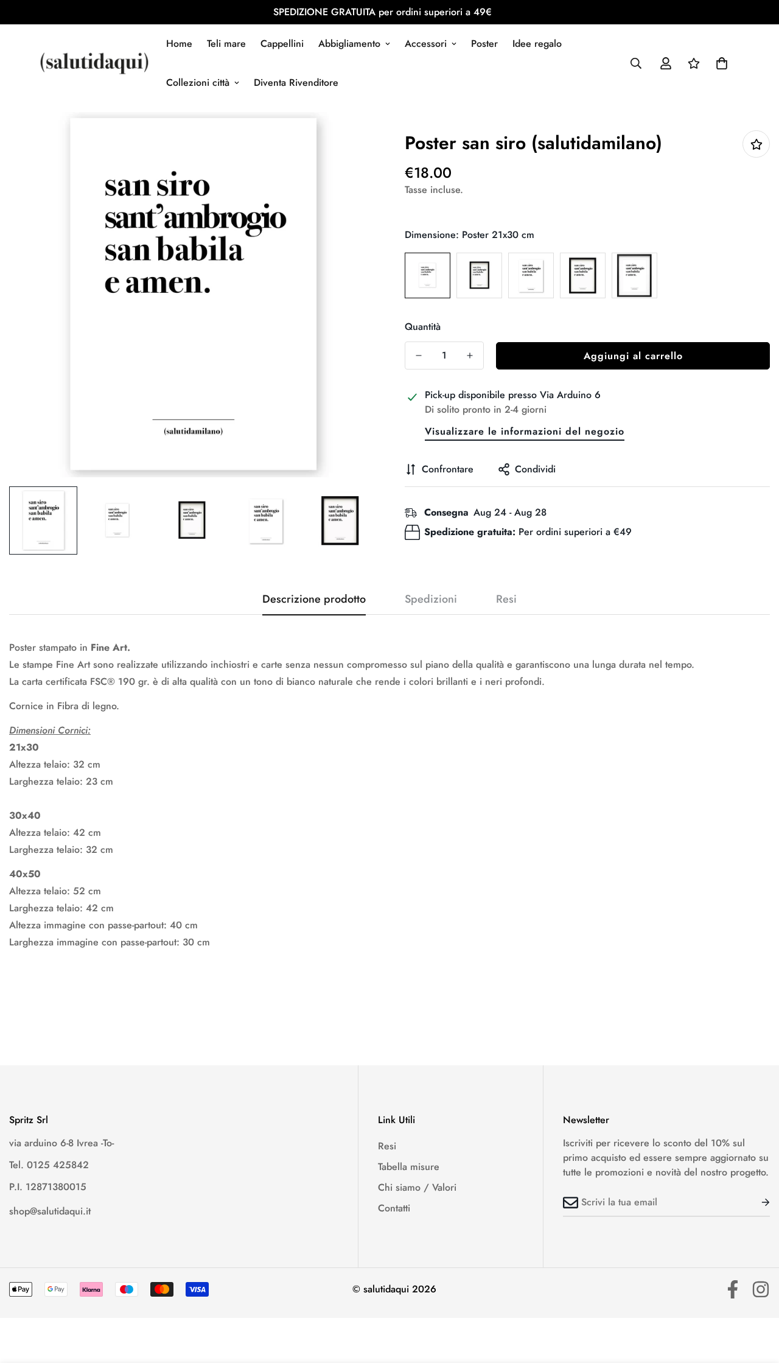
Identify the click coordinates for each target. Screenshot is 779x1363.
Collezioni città (197, 82)
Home (179, 44)
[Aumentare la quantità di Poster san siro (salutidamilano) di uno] (469, 355)
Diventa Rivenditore (296, 82)
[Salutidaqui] (94, 63)
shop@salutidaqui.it (50, 1211)
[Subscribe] (756, 1202)
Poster (484, 44)
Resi (387, 1146)
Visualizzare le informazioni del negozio (524, 431)
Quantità (423, 327)
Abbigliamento (349, 44)
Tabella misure (408, 1167)
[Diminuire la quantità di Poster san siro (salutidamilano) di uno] (418, 355)
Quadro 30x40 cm (583, 275)
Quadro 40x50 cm (634, 275)
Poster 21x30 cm (427, 275)
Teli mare (226, 44)
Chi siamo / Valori (417, 1187)
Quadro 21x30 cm (479, 275)
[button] (722, 63)
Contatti (394, 1208)
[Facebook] (733, 1289)
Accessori (426, 44)
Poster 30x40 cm (531, 275)
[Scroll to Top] (755, 1297)
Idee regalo (537, 44)
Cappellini (282, 44)
